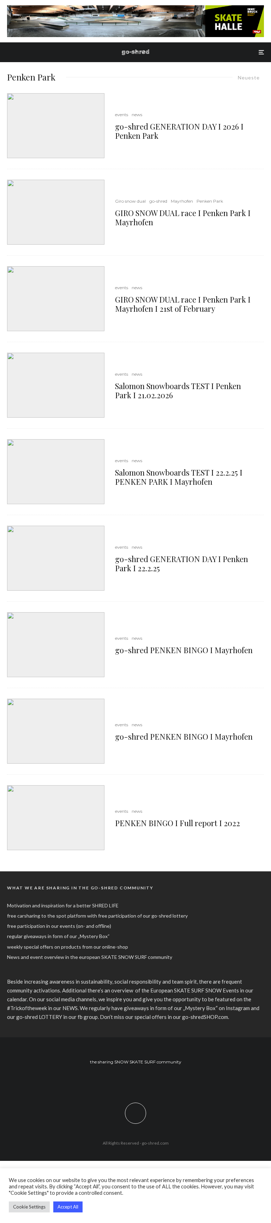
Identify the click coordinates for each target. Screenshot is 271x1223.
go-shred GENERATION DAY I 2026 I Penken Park (179, 131)
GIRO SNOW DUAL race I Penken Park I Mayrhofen (183, 217)
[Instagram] (136, 1081)
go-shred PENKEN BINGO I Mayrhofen (184, 650)
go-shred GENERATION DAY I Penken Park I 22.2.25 (181, 563)
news (137, 114)
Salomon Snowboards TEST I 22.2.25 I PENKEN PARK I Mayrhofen (178, 477)
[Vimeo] (146, 1081)
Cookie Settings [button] (29, 1207)
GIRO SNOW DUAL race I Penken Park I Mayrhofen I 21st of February (183, 304)
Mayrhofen (182, 201)
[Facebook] (125, 1081)
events (121, 114)
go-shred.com (155, 1143)
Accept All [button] (68, 1207)
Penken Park (210, 201)
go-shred (158, 201)
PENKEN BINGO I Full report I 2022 (177, 823)
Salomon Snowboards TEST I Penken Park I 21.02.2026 (178, 390)
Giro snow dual (130, 201)
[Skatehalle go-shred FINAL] (135, 9)
